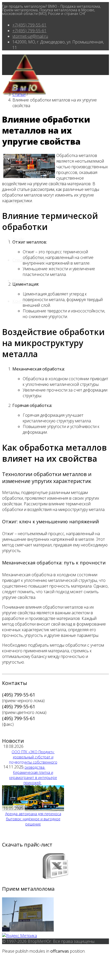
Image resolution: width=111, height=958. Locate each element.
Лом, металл (24, 159)
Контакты (21, 301)
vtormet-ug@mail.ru (30, 36)
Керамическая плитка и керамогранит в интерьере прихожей (33, 777)
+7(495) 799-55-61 (29, 25)
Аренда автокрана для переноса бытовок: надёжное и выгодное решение (33, 818)
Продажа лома (37, 172)
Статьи (19, 280)
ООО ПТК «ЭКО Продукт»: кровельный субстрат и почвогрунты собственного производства (33, 759)
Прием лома (34, 177)
